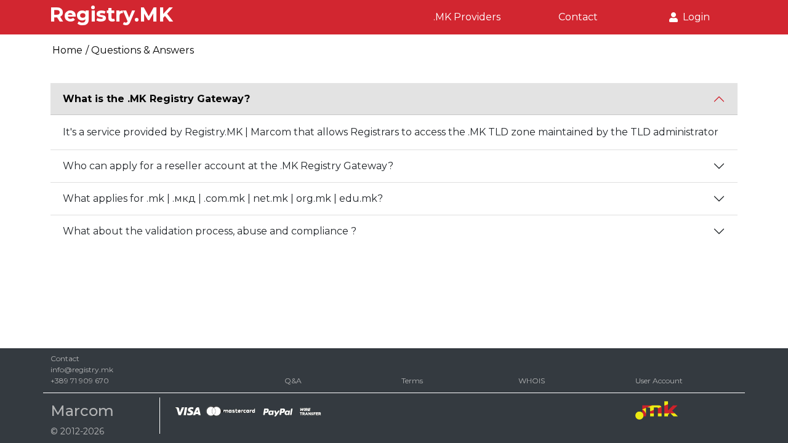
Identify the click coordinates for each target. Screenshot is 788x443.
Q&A (293, 380)
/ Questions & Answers (140, 50)
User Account (659, 380)
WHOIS (531, 380)
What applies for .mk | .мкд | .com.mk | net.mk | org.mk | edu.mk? (223, 198)
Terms (412, 380)
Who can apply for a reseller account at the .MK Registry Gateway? (228, 166)
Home (67, 50)
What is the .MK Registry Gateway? (156, 99)
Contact (578, 17)
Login (694, 17)
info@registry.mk (81, 369)
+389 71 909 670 (79, 380)
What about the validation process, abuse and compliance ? (209, 231)
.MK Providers (467, 17)
